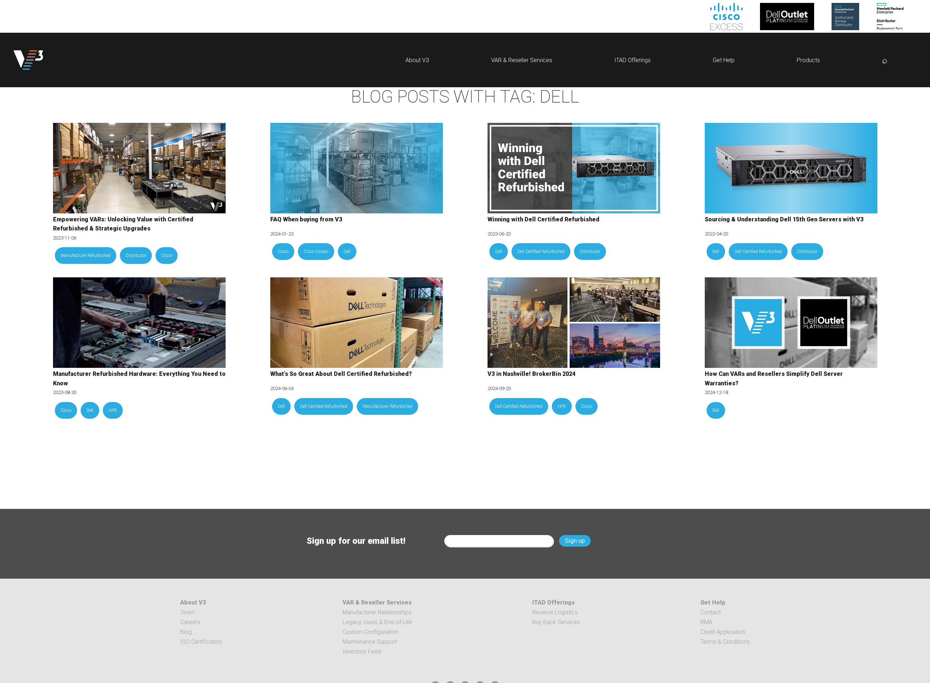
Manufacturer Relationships (377, 612)
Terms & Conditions (725, 641)
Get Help (724, 60)
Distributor (136, 255)
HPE (113, 410)
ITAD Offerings (632, 60)
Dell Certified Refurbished (541, 251)
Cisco (166, 255)
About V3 (417, 60)
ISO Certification (201, 641)
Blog (186, 631)
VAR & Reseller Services (521, 60)
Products (808, 60)
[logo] (28, 60)
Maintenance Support (370, 641)
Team (187, 612)
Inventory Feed (362, 651)
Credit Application (722, 631)
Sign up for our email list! (356, 541)
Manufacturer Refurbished (85, 255)
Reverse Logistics (555, 612)
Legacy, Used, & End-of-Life (377, 622)
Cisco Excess (316, 251)
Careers (190, 622)
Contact (710, 612)
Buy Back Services (556, 622)
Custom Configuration (370, 631)
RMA (706, 622)
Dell (347, 251)
